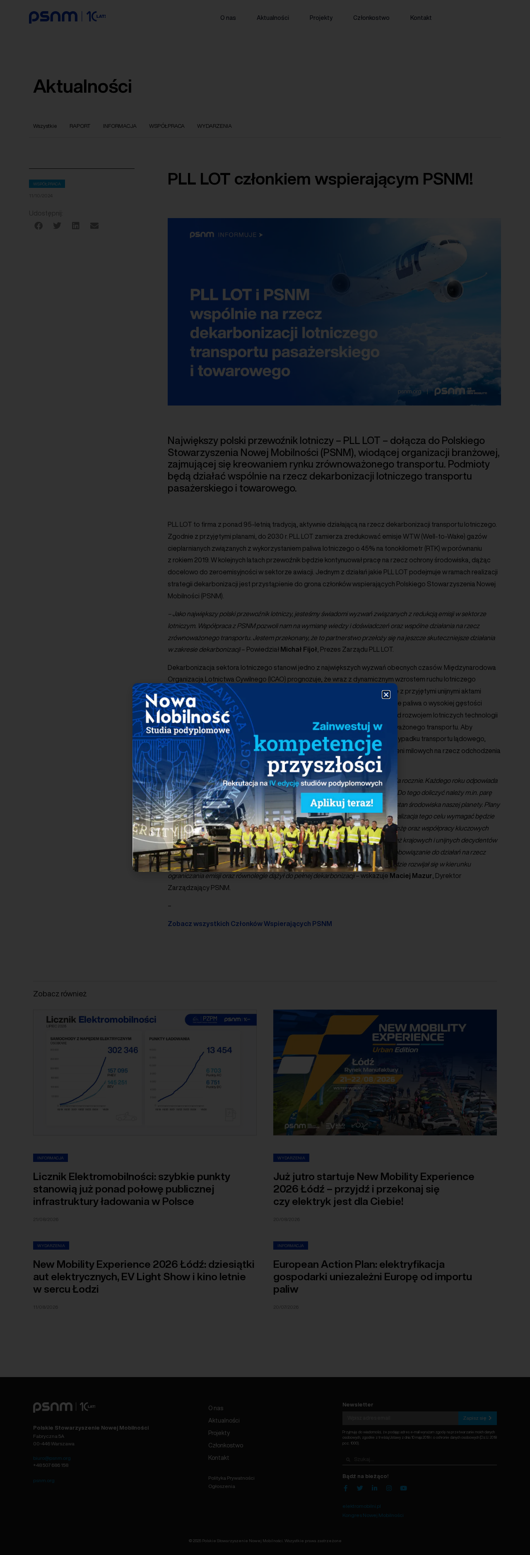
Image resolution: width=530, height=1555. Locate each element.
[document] (265, 777)
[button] (386, 694)
